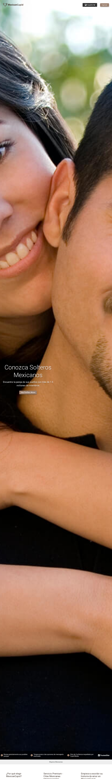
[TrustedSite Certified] (103, 755)
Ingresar (104, 5)
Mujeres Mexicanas (56, 762)
